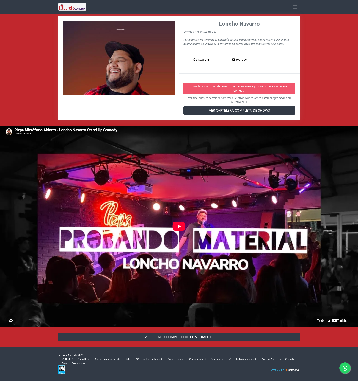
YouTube (241, 59)
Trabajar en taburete (246, 359)
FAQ (137, 359)
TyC (229, 359)
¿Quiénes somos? (197, 359)
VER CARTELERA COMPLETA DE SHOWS (239, 110)
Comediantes (292, 359)
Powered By (277, 369)
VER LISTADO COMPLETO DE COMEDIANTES (179, 337)
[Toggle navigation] (295, 7)
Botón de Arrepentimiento (75, 363)
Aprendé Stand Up (271, 359)
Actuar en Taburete (153, 359)
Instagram (202, 59)
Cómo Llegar (84, 359)
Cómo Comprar (176, 359)
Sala (128, 359)
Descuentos (217, 359)
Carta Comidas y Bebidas (108, 359)
